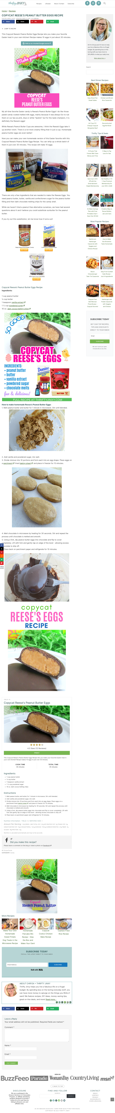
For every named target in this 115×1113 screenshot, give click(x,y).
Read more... (51, 999)
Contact (95, 1095)
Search (88, 67)
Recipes (39, 4)
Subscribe (71, 4)
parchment (7, 463)
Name (8, 1045)
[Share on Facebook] (2, 545)
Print (37, 753)
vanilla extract (17, 302)
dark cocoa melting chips (18, 309)
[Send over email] (2, 559)
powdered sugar (16, 306)
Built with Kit (37, 969)
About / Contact (59, 4)
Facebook (46, 845)
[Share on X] (2, 549)
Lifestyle (48, 4)
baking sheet (25, 463)
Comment (9, 1027)
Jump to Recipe (10, 29)
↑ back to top (57, 1086)
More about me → (99, 58)
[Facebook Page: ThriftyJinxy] (11, 839)
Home (4, 11)
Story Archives (95, 1101)
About (95, 1093)
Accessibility (95, 1099)
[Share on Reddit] (2, 556)
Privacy (95, 1097)
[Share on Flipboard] (2, 563)
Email (8, 1054)
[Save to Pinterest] (2, 552)
